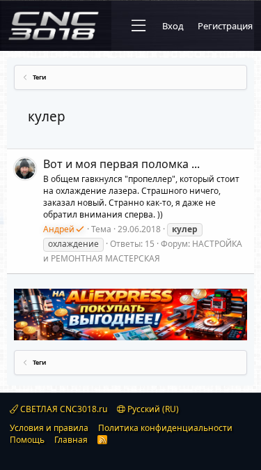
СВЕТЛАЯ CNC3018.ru (62, 409)
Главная (71, 440)
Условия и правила (49, 428)
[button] (138, 26)
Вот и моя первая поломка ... (121, 164)
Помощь (27, 440)
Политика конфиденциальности (165, 428)
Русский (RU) (152, 409)
